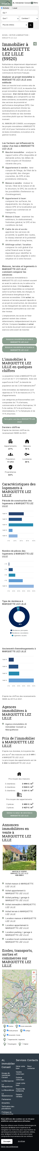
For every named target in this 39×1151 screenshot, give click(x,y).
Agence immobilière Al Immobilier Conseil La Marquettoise (16, 727)
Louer (14, 8)
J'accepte (7, 1141)
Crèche (10, 1026)
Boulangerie (12, 1044)
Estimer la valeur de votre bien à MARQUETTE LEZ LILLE (19, 814)
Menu (35, 3)
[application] (19, 525)
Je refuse (21, 1141)
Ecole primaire (13, 1030)
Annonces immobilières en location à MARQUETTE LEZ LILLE (19, 348)
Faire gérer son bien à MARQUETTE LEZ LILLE (19, 420)
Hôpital (25, 1044)
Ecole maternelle (26, 1026)
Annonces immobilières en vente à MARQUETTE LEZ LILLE (19, 340)
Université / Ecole (14, 1035)
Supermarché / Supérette (16, 1039)
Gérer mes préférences (9, 1147)
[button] (19, 630)
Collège (27, 1030)
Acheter (5, 8)
